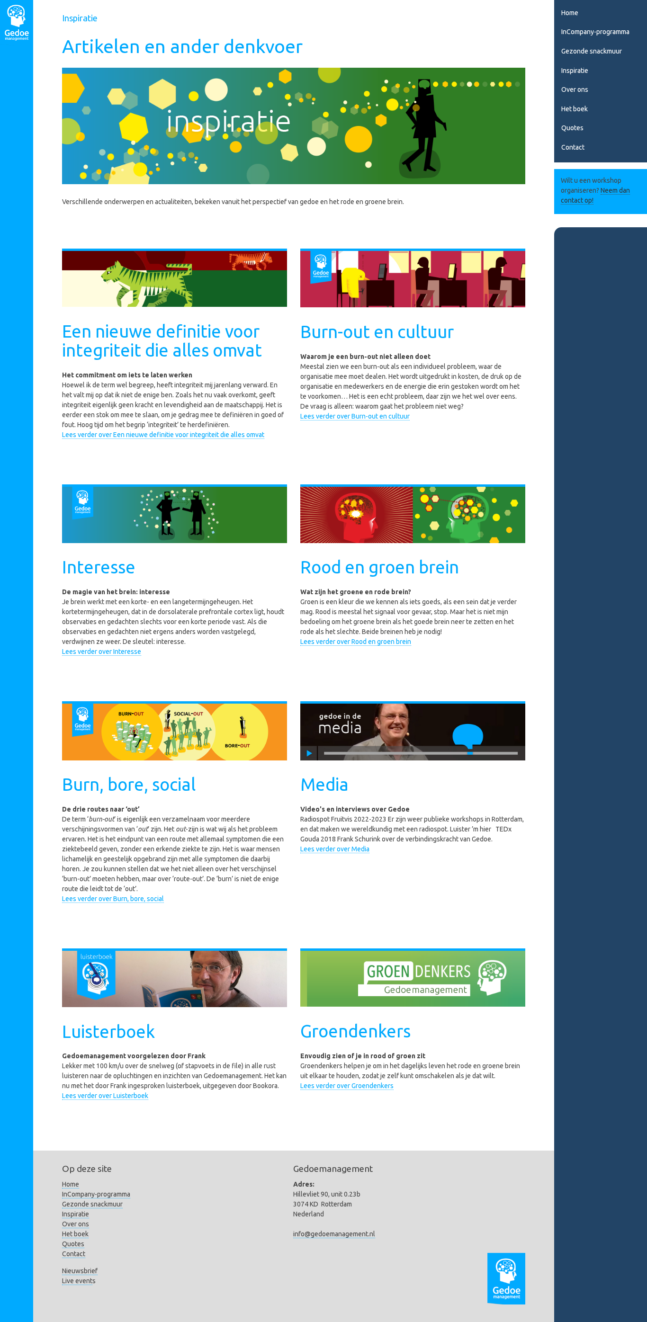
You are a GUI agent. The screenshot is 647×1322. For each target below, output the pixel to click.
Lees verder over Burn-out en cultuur (355, 416)
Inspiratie (574, 70)
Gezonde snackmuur (591, 51)
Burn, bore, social (129, 784)
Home (569, 13)
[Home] (16, 24)
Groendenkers (355, 1031)
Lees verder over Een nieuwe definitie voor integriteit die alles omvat (163, 434)
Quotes (572, 128)
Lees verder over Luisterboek (105, 1095)
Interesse (98, 567)
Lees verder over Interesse (101, 651)
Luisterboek (108, 1031)
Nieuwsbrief (80, 1271)
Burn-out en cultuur (377, 331)
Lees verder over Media (334, 849)
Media (324, 784)
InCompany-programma (595, 32)
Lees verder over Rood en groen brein (355, 641)
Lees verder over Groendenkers (347, 1086)
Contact (572, 147)
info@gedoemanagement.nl (334, 1234)
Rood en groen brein (379, 567)
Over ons (574, 89)
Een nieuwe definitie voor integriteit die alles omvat (162, 341)
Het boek (574, 109)
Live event (77, 1281)
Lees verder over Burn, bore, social (113, 898)
